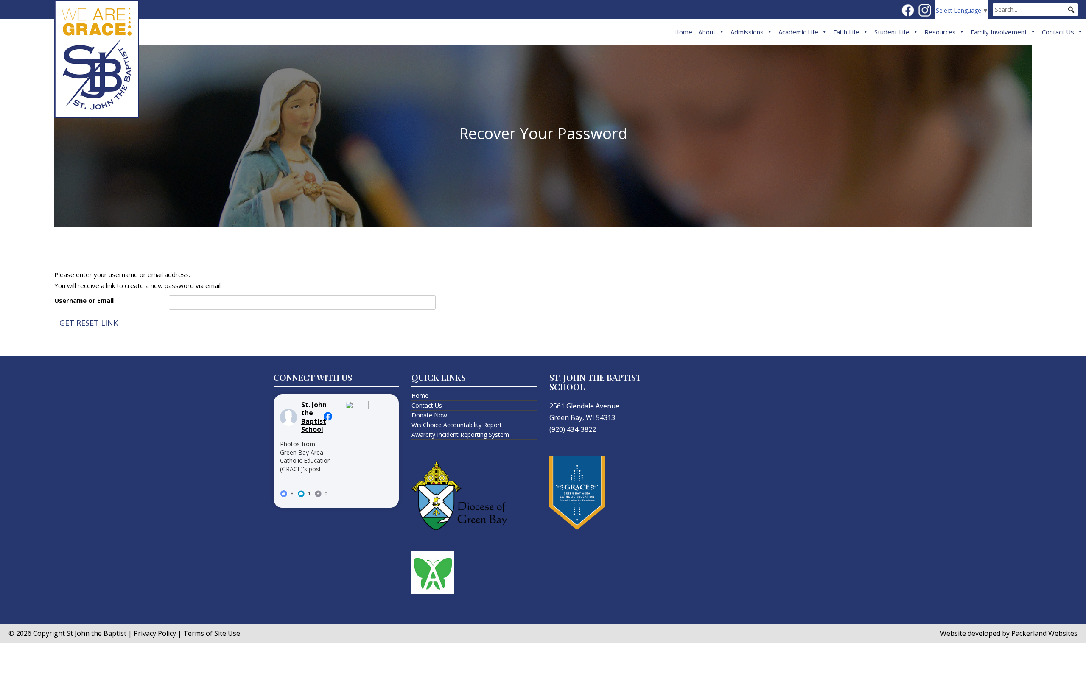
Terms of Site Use (211, 633)
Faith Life (846, 32)
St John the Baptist (96, 633)
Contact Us (1058, 32)
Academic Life (798, 32)
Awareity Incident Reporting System (460, 435)
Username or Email (84, 300)
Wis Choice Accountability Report (456, 425)
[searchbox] (1035, 9)
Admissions (747, 32)
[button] (1071, 9)
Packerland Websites (1044, 633)
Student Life (892, 32)
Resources (940, 32)
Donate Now (429, 415)
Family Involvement (999, 32)
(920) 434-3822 (572, 429)
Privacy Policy (155, 633)
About (707, 32)
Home (683, 32)
